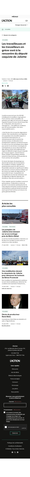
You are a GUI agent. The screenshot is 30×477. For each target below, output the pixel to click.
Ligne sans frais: (15, 355)
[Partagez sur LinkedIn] (8, 86)
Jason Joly (5, 83)
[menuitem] (21, 25)
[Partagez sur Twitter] (5, 86)
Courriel (15, 401)
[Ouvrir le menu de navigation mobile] (27, 20)
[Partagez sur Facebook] (3, 86)
